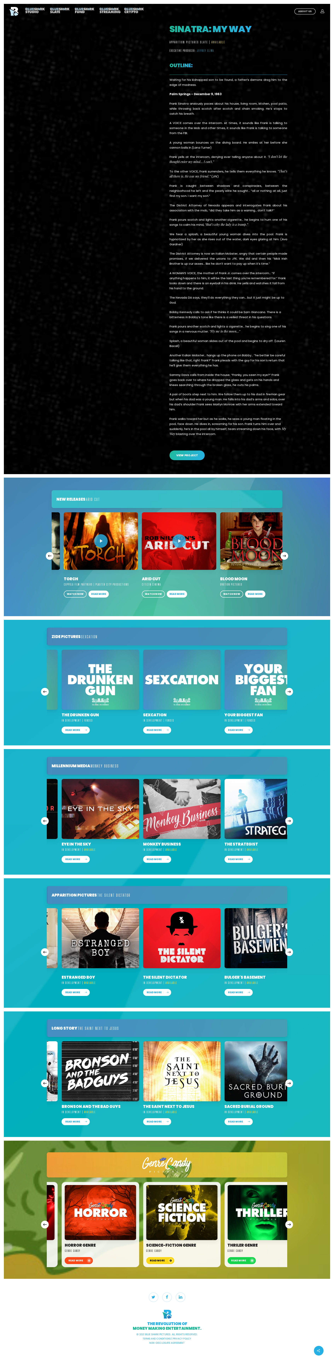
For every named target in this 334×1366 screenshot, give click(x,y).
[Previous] (50, 556)
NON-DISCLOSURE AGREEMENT (167, 1342)
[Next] (284, 556)
